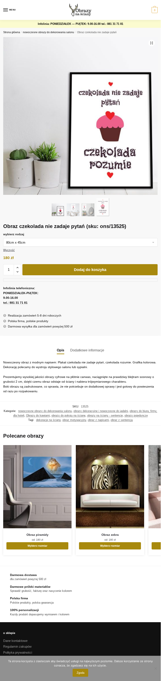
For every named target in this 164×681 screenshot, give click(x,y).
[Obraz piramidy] (37, 486)
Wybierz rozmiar (37, 545)
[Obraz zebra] (110, 486)
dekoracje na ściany (48, 420)
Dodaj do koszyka (90, 270)
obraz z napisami (98, 420)
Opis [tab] (60, 350)
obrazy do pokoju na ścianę (68, 415)
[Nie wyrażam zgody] (155, 668)
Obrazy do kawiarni (38, 415)
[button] (151, 43)
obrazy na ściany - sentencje (105, 415)
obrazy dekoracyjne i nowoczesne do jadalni (100, 411)
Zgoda (80, 672)
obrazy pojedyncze (136, 415)
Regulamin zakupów (17, 646)
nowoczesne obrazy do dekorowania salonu (48, 32)
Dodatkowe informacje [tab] (87, 350)
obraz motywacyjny (74, 420)
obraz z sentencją (122, 420)
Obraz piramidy (37, 534)
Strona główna (11, 32)
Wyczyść (9, 250)
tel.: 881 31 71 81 (112, 23)
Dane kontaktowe (15, 641)
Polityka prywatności (17, 652)
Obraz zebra (110, 534)
